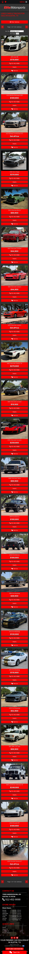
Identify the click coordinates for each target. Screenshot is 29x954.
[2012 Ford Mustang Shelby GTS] (14, 658)
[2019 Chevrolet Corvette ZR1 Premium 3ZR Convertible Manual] (14, 428)
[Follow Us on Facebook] (12, 938)
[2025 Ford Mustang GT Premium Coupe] (14, 697)
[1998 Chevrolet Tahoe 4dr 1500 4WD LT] (14, 467)
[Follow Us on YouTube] (17, 938)
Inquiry (14, 67)
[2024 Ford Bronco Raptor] (14, 543)
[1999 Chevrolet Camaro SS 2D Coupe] (14, 275)
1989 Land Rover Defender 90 (14, 785)
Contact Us (5, 931)
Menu (23, 2)
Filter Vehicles (15, 22)
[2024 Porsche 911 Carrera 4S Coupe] (14, 812)
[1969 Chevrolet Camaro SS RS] (14, 352)
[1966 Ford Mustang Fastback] (14, 582)
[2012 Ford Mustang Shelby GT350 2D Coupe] (14, 620)
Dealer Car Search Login (14, 944)
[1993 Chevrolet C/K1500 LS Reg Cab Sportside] (14, 237)
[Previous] (2, 27)
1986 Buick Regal (14, 172)
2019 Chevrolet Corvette (14, 440)
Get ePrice (14, 136)
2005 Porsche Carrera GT (14, 861)
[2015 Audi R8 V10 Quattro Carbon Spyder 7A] (14, 45)
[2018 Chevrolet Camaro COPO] (14, 314)
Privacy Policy (6, 932)
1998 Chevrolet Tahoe (14, 478)
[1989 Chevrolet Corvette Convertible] (14, 390)
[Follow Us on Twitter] (14, 938)
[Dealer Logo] (14, 7)
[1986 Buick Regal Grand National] (14, 160)
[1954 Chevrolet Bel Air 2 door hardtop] (14, 199)
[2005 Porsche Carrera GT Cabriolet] (14, 850)
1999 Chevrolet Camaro (14, 287)
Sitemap (12, 945)
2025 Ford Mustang (14, 708)
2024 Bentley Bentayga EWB (14, 95)
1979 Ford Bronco (14, 516)
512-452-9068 (15, 63)
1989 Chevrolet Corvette (14, 402)
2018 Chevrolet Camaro (14, 325)
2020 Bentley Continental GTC (14, 133)
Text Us (15, 70)
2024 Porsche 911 (15, 823)
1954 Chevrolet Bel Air (14, 210)
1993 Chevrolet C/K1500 (14, 248)
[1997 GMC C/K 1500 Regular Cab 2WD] (14, 735)
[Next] (26, 27)
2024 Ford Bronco (14, 555)
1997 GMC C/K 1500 (14, 746)
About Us (5, 929)
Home (4, 927)
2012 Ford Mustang (14, 631)
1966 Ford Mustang (14, 593)
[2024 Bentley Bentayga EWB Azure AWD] (14, 84)
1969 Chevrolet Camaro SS (14, 363)
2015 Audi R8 (14, 57)
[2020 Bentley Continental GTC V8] (14, 122)
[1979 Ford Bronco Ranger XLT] (14, 505)
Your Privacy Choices (18, 945)
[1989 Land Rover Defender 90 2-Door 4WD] (14, 773)
